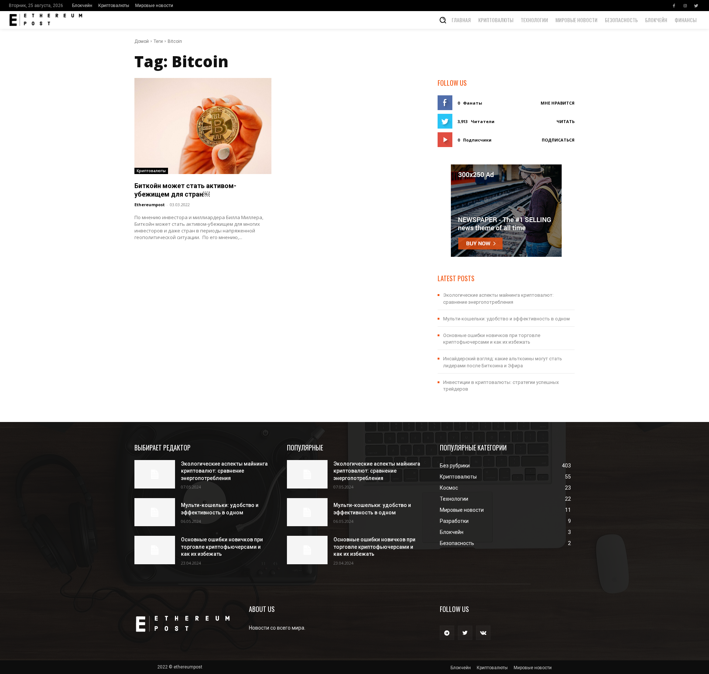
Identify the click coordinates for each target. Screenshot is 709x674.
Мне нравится (558, 103)
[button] (443, 20)
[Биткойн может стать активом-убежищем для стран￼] (202, 126)
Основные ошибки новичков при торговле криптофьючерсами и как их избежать (222, 547)
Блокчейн (82, 5)
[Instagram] (685, 5)
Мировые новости (154, 5)
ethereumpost (149, 204)
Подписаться (558, 140)
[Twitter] (696, 5)
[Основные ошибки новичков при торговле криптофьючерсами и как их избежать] (154, 550)
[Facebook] (674, 5)
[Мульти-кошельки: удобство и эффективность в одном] (154, 512)
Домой (141, 41)
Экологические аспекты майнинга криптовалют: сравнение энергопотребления (224, 471)
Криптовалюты (113, 5)
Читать (565, 121)
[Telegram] (447, 633)
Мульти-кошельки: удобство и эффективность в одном (506, 318)
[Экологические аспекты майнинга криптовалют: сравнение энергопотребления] (154, 474)
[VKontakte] (483, 633)
